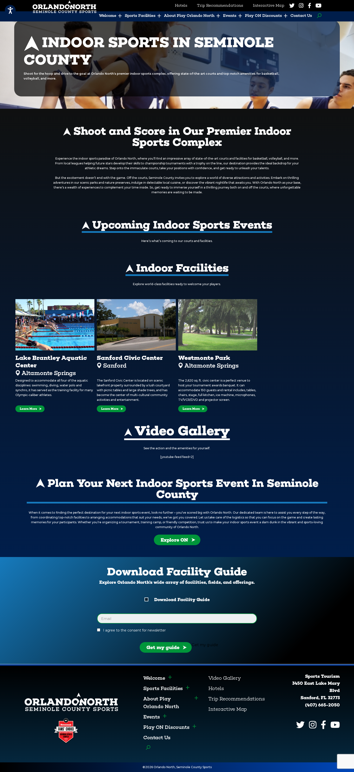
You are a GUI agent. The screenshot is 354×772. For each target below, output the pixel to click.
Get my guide (162, 647)
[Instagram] (301, 5)
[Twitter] (292, 5)
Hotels (216, 688)
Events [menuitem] (229, 15)
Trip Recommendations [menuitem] (220, 5)
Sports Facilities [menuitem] (140, 15)
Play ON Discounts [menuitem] (263, 15)
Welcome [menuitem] (107, 15)
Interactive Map (227, 709)
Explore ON (174, 540)
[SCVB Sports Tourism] (71, 701)
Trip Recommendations (236, 699)
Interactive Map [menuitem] (268, 5)
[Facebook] (309, 5)
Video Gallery (224, 678)
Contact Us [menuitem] (301, 15)
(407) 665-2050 (322, 705)
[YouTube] (318, 5)
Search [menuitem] (318, 15)
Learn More (28, 408)
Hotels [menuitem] (181, 5)
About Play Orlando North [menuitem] (189, 15)
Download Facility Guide (182, 599)
